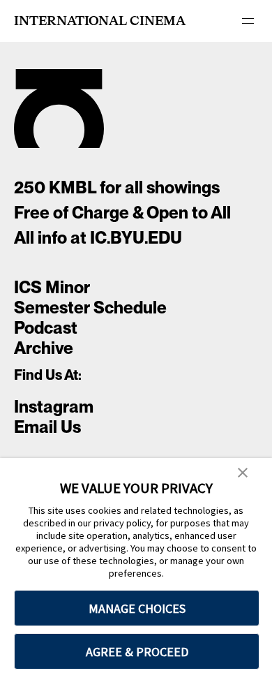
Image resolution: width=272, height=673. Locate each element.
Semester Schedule (90, 307)
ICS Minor (52, 287)
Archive (43, 348)
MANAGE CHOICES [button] (137, 608)
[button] (243, 473)
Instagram (53, 407)
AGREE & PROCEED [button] (137, 652)
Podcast (45, 328)
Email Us (47, 427)
